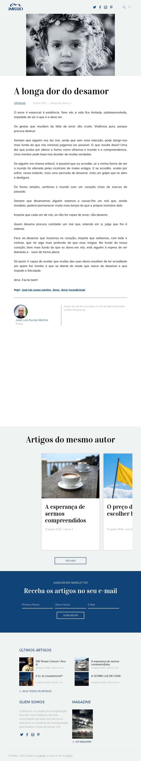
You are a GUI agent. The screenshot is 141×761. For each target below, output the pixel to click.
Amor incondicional (73, 290)
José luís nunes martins (36, 290)
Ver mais (70, 561)
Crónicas (19, 103)
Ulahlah (41, 755)
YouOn (69, 755)
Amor (56, 290)
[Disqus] (70, 375)
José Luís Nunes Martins (32, 320)
